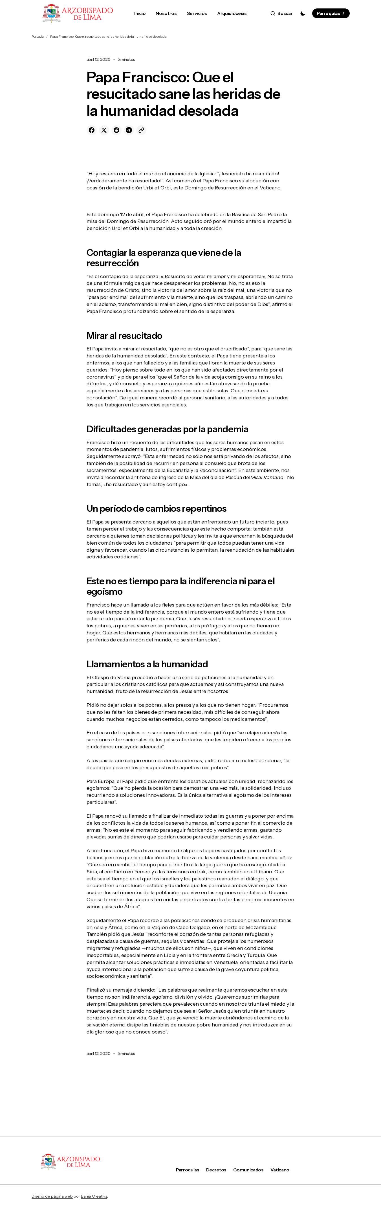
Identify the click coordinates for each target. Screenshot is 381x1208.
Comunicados (248, 1170)
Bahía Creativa (94, 1196)
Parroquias (328, 13)
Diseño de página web (52, 1196)
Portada (38, 36)
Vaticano (279, 1170)
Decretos (216, 1170)
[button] (281, 13)
